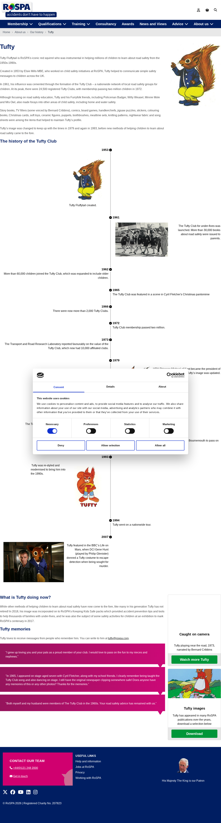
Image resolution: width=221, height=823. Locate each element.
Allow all (160, 445)
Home (6, 32)
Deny (61, 445)
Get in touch (20, 776)
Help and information (88, 761)
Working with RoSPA (88, 777)
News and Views (153, 24)
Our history (36, 32)
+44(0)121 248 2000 (25, 767)
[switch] (91, 431)
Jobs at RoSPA (84, 766)
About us (20, 32)
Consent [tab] (59, 387)
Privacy (80, 772)
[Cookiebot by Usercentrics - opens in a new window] (169, 375)
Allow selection (110, 445)
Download (194, 734)
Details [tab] (110, 386)
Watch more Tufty (194, 659)
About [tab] (162, 386)
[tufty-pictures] (194, 685)
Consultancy (106, 24)
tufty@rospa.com (118, 638)
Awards (128, 24)
